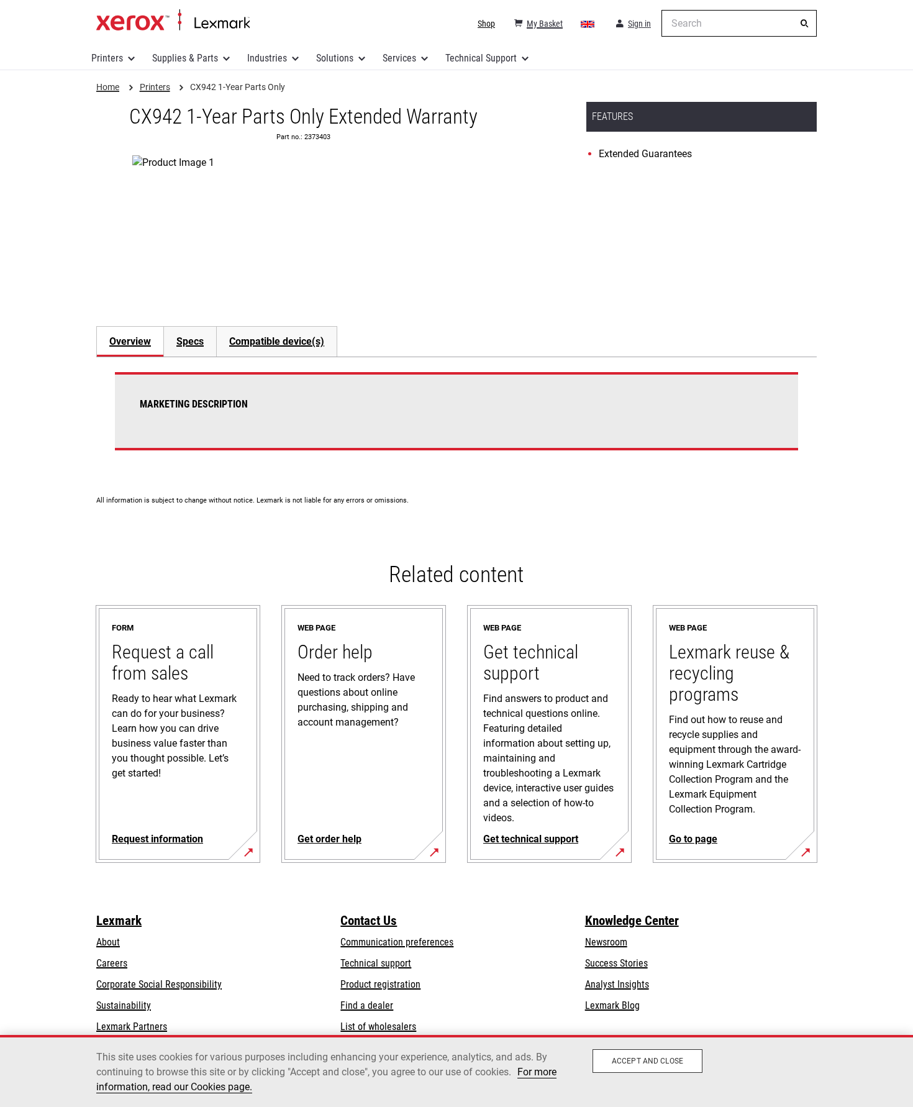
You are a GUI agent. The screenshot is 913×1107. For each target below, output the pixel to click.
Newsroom (606, 942)
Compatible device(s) (276, 341)
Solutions (334, 58)
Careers (111, 963)
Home (173, 20)
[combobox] (739, 23)
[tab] (129, 341)
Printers (107, 58)
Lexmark (119, 920)
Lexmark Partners (131, 1026)
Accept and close (647, 1061)
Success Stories (616, 963)
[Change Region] (588, 23)
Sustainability (123, 1005)
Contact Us (368, 920)
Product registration (380, 984)
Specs (190, 341)
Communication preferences (396, 942)
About (108, 942)
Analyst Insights (617, 984)
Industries (267, 58)
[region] (456, 1071)
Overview (130, 341)
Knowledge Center (632, 920)
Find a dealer (366, 1005)
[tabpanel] (456, 418)
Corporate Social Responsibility (159, 984)
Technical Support (481, 58)
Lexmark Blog (612, 1005)
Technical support (375, 963)
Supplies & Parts (185, 58)
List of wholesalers (378, 1026)
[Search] (804, 24)
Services (399, 58)
